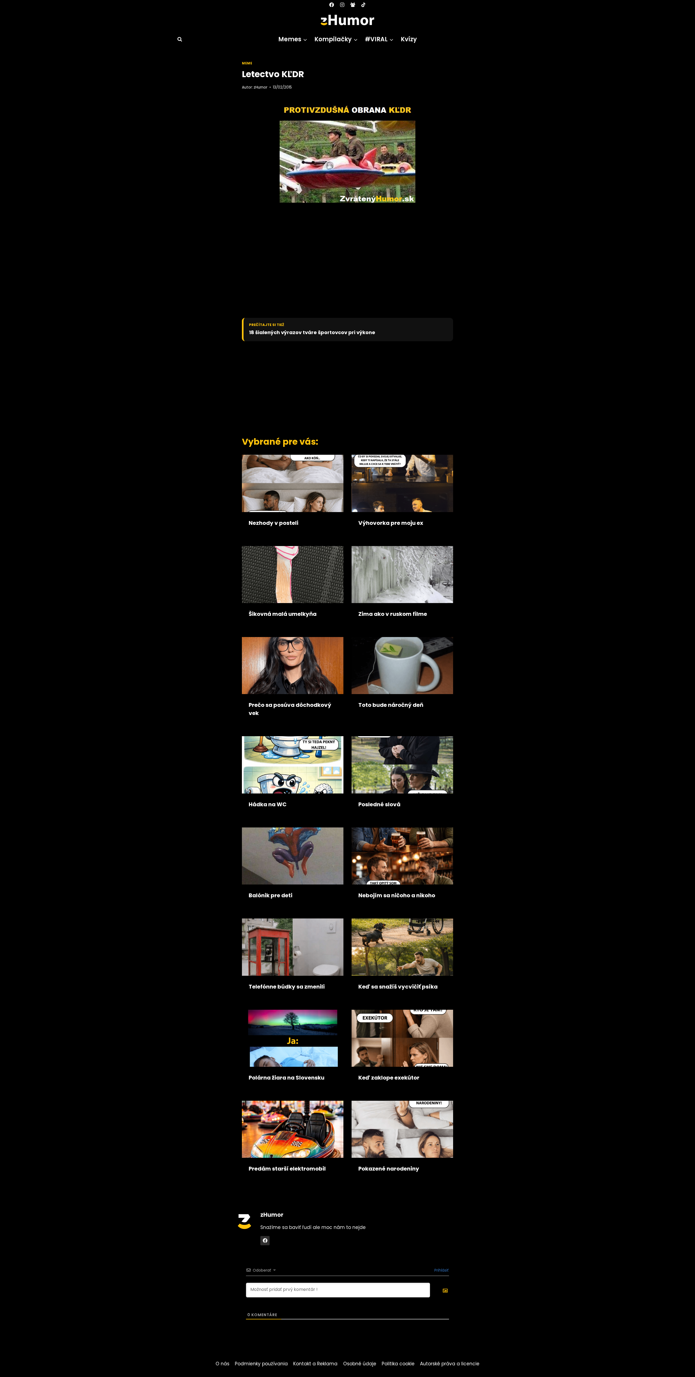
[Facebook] (331, 4)
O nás (222, 1363)
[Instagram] (342, 4)
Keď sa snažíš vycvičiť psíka (398, 986)
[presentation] (292, 483)
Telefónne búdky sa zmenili (287, 986)
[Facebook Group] (353, 4)
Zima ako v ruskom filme (392, 614)
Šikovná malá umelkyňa (283, 614)
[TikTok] (363, 4)
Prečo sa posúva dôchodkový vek (290, 709)
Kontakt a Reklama (315, 1363)
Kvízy (409, 39)
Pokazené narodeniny (388, 1168)
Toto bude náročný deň (390, 705)
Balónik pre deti (270, 895)
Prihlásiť (440, 1270)
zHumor (260, 87)
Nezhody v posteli (273, 523)
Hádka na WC (268, 804)
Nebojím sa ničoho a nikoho (396, 895)
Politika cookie (398, 1363)
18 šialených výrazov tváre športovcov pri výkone (312, 332)
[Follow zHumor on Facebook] (265, 1240)
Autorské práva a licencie (449, 1363)
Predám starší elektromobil (287, 1168)
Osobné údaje (359, 1363)
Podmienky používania (261, 1363)
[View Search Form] (177, 39)
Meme (247, 63)
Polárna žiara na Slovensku (286, 1077)
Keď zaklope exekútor (388, 1077)
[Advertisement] (338, 387)
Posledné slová (379, 804)
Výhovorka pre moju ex (390, 523)
